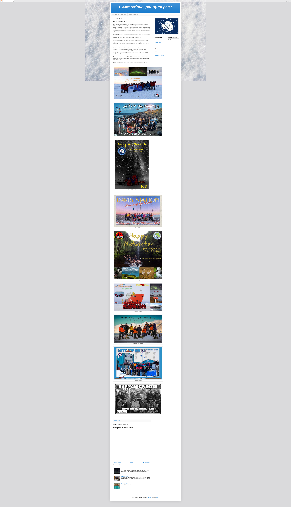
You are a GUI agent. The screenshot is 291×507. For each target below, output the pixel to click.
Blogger (157, 497)
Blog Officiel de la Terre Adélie (119, 14)
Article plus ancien (146, 462)
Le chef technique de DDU (126, 468)
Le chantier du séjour (125, 476)
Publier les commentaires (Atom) (125, 464)
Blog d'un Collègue (133, 14)
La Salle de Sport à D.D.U (126, 483)
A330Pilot (149, 497)
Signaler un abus (159, 55)
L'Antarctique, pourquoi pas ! (145, 7)
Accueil (131, 462)
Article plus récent (117, 462)
